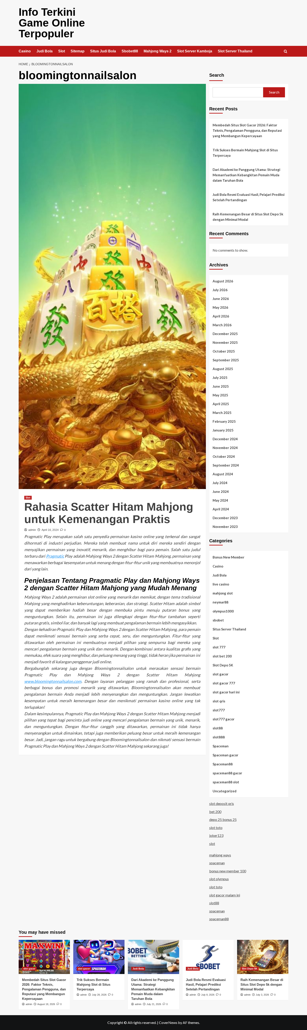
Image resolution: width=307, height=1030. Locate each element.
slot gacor (220, 674)
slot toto (215, 827)
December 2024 (225, 439)
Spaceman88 (223, 764)
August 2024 (223, 474)
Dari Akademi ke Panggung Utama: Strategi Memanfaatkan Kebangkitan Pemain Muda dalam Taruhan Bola (246, 175)
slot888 (219, 737)
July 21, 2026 (154, 1004)
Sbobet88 (130, 51)
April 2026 (221, 316)
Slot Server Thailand (235, 51)
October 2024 (224, 456)
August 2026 (223, 281)
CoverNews (168, 1022)
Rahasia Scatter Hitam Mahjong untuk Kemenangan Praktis (108, 512)
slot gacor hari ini (226, 692)
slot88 (218, 728)
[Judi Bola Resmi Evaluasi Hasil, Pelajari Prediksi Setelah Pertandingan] (208, 957)
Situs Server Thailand (229, 629)
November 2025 (225, 342)
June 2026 (221, 299)
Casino (25, 51)
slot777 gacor (223, 719)
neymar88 (220, 602)
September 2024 (226, 465)
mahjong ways (220, 855)
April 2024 (221, 509)
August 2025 (223, 369)
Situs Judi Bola (103, 51)
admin (32, 530)
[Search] (285, 52)
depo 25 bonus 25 (223, 819)
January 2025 (223, 430)
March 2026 (222, 325)
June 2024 (221, 491)
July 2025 (220, 377)
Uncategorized (224, 791)
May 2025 (220, 395)
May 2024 (220, 500)
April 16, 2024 (50, 530)
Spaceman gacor (225, 755)
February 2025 (224, 421)
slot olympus (219, 879)
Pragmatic (55, 556)
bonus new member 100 (227, 871)
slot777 (219, 710)
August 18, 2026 (46, 1004)
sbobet (218, 620)
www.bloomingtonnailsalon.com (52, 681)
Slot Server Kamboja (194, 51)
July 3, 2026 (262, 994)
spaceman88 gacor (227, 773)
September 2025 (226, 360)
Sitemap (78, 51)
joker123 (216, 835)
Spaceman (221, 746)
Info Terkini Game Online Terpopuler (52, 23)
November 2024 (225, 448)
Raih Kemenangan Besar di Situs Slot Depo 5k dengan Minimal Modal (248, 216)
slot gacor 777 (224, 683)
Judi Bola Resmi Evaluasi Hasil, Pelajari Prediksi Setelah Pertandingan (249, 197)
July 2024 (220, 483)
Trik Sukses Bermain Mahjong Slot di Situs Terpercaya (245, 152)
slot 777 (219, 647)
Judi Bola (44, 51)
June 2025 (221, 386)
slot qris (219, 701)
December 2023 (225, 518)
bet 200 (215, 811)
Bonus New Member (228, 557)
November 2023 (225, 527)
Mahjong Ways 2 (157, 51)
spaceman (217, 863)
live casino (221, 584)
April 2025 (221, 404)
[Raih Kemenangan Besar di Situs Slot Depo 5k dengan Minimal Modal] (262, 957)
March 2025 (222, 413)
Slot (61, 51)
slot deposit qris (221, 803)
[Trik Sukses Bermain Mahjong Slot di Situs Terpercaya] (99, 957)
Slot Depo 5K (223, 665)
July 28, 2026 (99, 994)
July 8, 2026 (207, 994)
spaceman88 (219, 919)
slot (212, 843)
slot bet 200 (222, 656)
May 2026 (220, 307)
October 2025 (224, 351)
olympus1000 (223, 611)
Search (216, 75)
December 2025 (225, 334)
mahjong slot (223, 593)
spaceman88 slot (226, 782)
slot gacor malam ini (224, 895)
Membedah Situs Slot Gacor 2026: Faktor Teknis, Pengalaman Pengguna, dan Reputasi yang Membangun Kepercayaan (247, 130)
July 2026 (220, 290)
